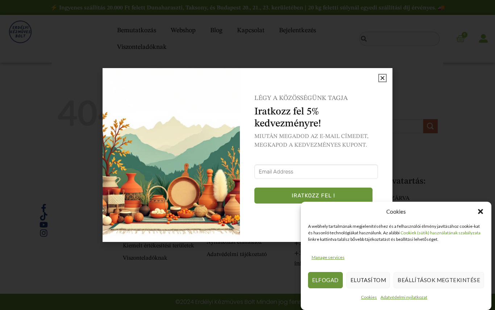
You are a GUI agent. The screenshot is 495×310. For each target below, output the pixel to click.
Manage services (328, 257)
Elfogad (325, 280)
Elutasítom (368, 280)
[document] (247, 155)
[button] (480, 211)
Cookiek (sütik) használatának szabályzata (440, 232)
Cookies (369, 297)
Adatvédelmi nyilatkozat (403, 297)
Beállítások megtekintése (439, 280)
